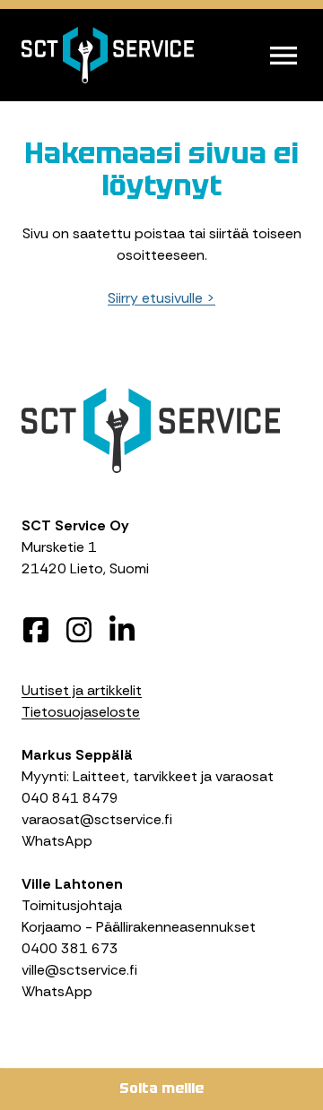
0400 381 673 (70, 948)
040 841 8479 (70, 797)
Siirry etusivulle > (161, 297)
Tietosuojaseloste (81, 711)
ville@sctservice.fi (79, 969)
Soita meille (161, 1088)
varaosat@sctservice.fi (97, 819)
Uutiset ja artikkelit (82, 690)
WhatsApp (57, 840)
